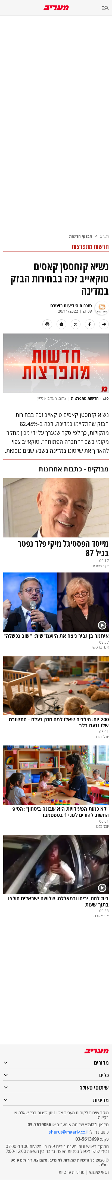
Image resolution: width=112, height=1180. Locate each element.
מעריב (104, 236)
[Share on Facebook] (90, 324)
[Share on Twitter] (75, 324)
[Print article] (47, 324)
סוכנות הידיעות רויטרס (71, 306)
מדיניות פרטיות (72, 1172)
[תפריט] (107, 8)
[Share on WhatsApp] (61, 324)
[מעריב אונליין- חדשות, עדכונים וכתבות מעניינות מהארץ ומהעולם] (56, 7)
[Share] (104, 324)
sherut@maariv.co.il (68, 1132)
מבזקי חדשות (80, 236)
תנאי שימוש (99, 1172)
